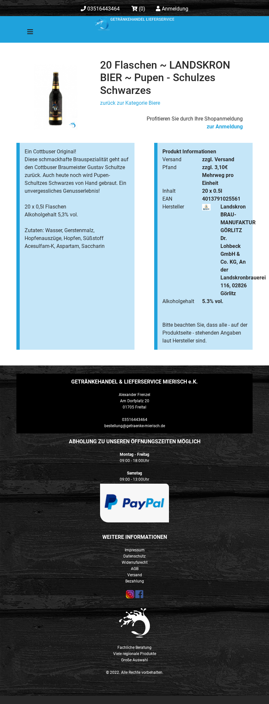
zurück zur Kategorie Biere (130, 103)
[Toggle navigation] (25, 33)
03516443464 (103, 9)
